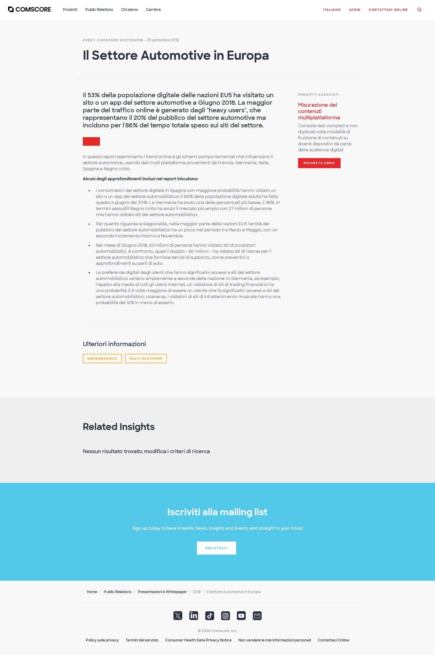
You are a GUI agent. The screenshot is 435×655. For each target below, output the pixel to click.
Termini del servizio (142, 640)
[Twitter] (178, 617)
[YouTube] (241, 617)
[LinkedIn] (193, 617)
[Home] (29, 12)
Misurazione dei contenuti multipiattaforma (319, 111)
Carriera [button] (153, 9)
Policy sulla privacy (102, 640)
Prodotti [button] (70, 9)
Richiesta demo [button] (319, 163)
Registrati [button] (216, 548)
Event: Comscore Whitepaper (113, 40)
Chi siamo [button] (129, 9)
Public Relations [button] (99, 9)
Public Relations (117, 592)
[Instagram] (225, 617)
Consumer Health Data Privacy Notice (198, 640)
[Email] (257, 617)
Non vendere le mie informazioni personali (274, 640)
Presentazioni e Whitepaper (162, 592)
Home (92, 592)
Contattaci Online (333, 640)
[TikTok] (209, 617)
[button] (332, 12)
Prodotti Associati (318, 95)
